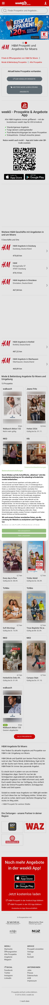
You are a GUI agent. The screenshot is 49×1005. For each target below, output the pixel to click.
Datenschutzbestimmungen (35, 467)
